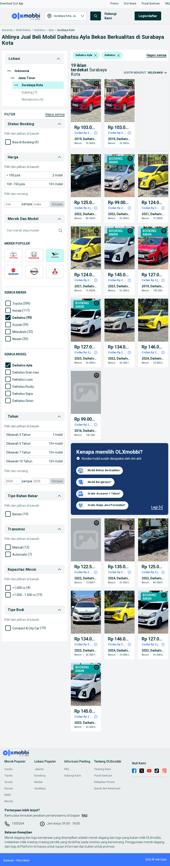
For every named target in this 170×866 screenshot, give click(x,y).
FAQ (66, 769)
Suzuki (8, 782)
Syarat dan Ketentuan (107, 788)
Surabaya (40, 788)
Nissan (8, 788)
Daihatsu (39, 30)
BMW (7, 794)
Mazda (8, 801)
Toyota (8, 775)
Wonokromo (32, 99)
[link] (34, 175)
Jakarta (39, 769)
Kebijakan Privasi (104, 782)
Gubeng (29, 92)
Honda (8, 769)
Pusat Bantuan (103, 775)
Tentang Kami (102, 769)
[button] (11, 3)
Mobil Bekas (23, 30)
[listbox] (95, 55)
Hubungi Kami (72, 775)
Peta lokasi (23, 860)
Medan (38, 782)
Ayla (51, 30)
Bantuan (9, 860)
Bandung (39, 775)
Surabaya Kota (66, 30)
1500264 (18, 823)
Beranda (7, 30)
